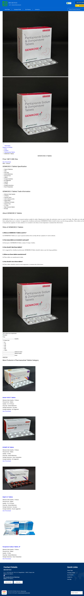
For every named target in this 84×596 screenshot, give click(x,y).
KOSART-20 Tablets (8, 447)
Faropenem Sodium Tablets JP (11, 547)
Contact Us (37, 9)
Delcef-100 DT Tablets (9, 397)
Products (6, 150)
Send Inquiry (7, 145)
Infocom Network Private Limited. (24, 592)
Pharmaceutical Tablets (9, 152)
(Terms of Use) (23, 591)
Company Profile (17, 9)
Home (5, 149)
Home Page (7, 9)
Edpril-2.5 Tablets (8, 497)
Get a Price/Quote (7, 162)
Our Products (28, 9)
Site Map (69, 579)
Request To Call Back (7, 147)
